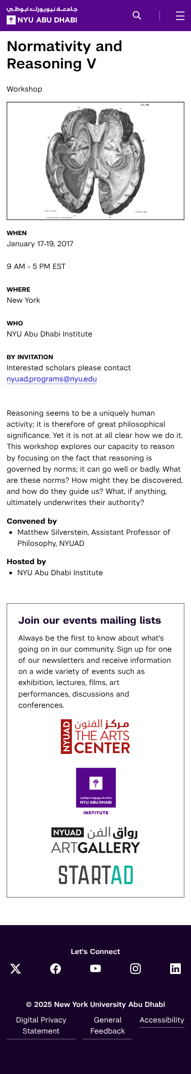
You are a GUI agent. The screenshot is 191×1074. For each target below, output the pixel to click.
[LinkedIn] (175, 969)
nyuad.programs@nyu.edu (52, 379)
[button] (137, 16)
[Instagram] (135, 969)
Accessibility (161, 1020)
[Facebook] (55, 969)
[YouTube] (95, 969)
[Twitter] (15, 969)
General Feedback (107, 1025)
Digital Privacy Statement (41, 1025)
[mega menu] (177, 15)
